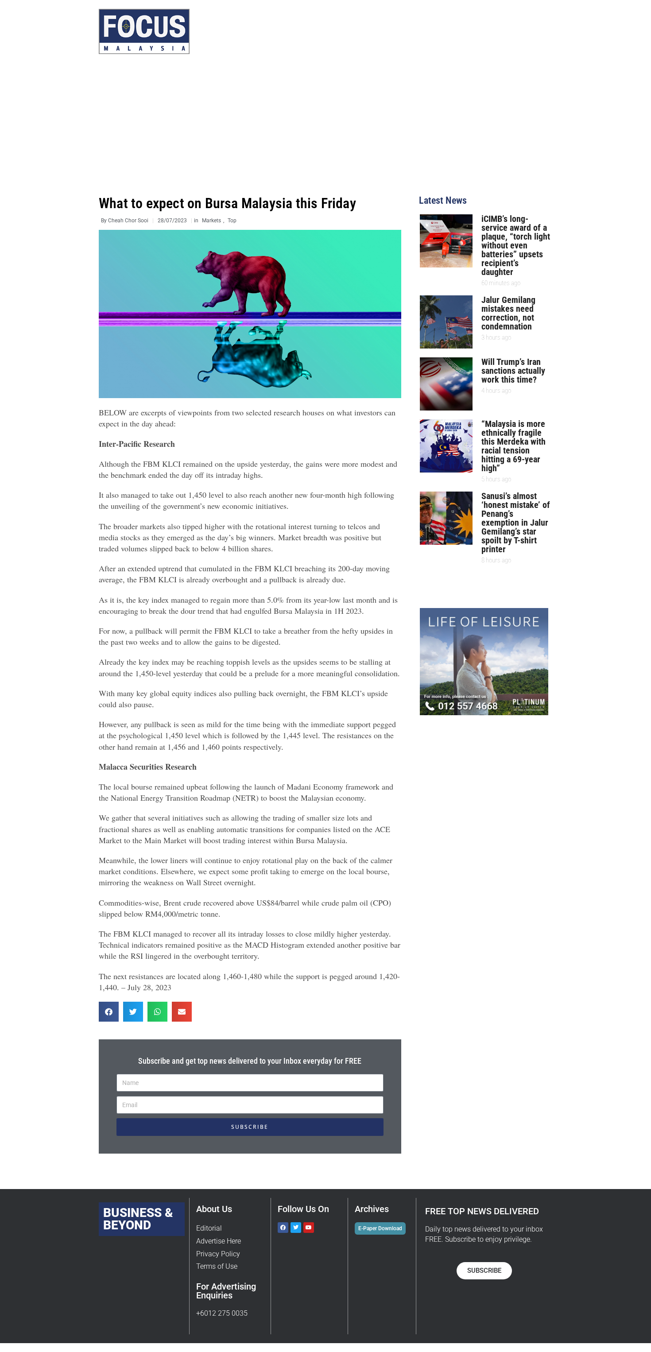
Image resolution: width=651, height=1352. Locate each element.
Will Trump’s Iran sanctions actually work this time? (513, 370)
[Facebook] (283, 1227)
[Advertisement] (325, 129)
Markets (211, 220)
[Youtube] (308, 1227)
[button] (109, 1012)
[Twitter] (296, 1227)
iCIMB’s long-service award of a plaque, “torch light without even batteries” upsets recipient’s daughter (515, 245)
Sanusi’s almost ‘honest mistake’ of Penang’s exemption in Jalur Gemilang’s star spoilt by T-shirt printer (515, 522)
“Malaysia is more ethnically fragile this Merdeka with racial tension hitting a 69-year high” (513, 445)
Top (232, 220)
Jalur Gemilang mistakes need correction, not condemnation (508, 313)
